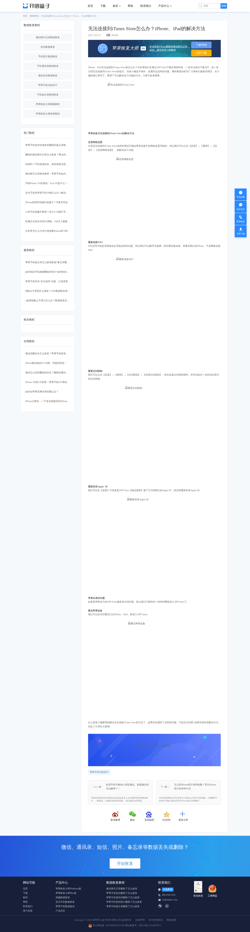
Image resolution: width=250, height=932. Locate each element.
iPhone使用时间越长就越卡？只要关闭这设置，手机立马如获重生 (59, 202)
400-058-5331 (169, 895)
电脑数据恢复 (63, 897)
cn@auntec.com (169, 900)
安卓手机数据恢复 (65, 902)
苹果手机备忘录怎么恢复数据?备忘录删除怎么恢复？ (53, 262)
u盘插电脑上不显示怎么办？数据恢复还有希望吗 (51, 300)
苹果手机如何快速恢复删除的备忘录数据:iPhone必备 (52, 145)
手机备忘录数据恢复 (48, 94)
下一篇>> (165, 787)
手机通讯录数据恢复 (48, 66)
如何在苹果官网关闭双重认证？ (42, 391)
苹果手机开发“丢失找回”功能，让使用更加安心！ (51, 281)
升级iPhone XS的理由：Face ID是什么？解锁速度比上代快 (55, 183)
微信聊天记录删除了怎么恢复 (121, 889)
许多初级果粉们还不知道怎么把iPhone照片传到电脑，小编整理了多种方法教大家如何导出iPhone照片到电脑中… (188, 799)
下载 (103, 5)
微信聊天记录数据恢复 (48, 37)
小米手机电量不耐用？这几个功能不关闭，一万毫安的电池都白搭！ (61, 212)
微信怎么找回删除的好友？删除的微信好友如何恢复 (52, 372)
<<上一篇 (97, 787)
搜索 (223, 6)
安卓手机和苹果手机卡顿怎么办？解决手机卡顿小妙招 (53, 193)
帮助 (130, 5)
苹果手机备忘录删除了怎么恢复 (123, 906)
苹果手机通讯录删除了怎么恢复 (123, 897)
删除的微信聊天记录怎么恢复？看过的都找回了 (50, 154)
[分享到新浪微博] (115, 814)
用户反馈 (27, 911)
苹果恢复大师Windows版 (68, 889)
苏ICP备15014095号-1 (150, 925)
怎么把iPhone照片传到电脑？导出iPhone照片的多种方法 (195, 786)
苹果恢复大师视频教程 (48, 104)
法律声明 (140, 920)
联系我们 (145, 5)
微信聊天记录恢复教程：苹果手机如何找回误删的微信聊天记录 (58, 173)
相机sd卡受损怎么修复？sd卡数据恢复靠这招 (48, 291)
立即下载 (201, 52)
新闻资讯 (34, 16)
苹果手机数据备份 (65, 906)
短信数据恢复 (48, 47)
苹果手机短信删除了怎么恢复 (121, 893)
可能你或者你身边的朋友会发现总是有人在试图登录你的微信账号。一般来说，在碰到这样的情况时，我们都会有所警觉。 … (119, 799)
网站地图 (171, 920)
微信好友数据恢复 (47, 75)
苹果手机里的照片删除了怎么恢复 (124, 902)
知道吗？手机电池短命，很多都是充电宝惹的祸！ (51, 164)
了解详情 (201, 44)
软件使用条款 (156, 920)
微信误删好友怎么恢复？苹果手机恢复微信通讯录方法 (53, 353)
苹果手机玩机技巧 (47, 85)
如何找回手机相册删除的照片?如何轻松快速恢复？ (52, 272)
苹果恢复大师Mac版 (66, 893)
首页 (90, 5)
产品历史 (60, 911)
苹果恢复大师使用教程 (48, 113)
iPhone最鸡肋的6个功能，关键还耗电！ (45, 363)
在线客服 (167, 889)
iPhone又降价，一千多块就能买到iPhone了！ (48, 401)
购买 (25, 897)
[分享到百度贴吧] (149, 814)
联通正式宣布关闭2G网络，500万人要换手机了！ (51, 221)
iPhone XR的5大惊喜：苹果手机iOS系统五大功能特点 (53, 382)
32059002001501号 (114, 925)
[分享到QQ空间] (166, 814)
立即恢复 (154, 754)
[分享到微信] (133, 814)
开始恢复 (125, 863)
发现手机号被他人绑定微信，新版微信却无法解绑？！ (127, 786)
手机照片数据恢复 (47, 56)
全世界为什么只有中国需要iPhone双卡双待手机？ (51, 231)
